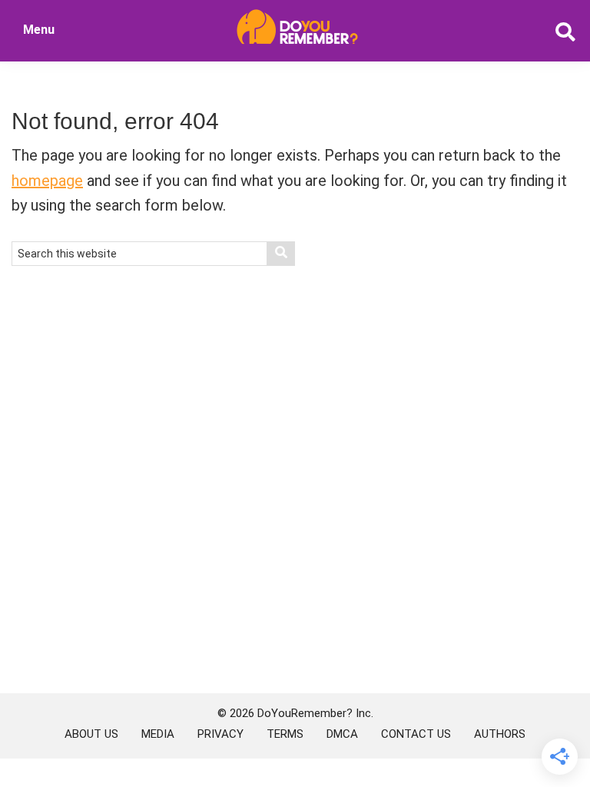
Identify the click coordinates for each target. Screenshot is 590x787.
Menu (39, 29)
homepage (47, 180)
